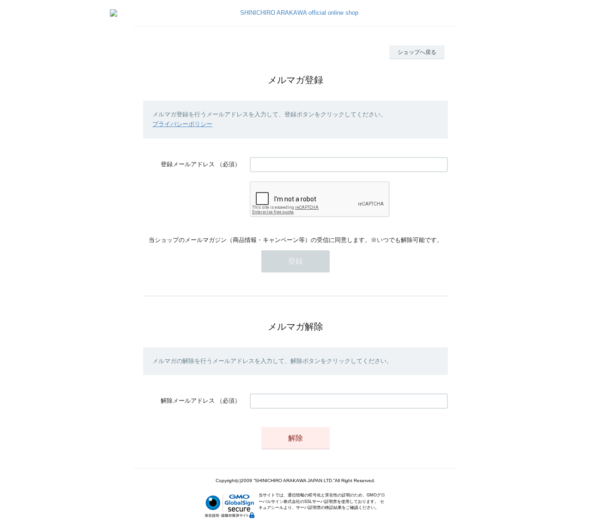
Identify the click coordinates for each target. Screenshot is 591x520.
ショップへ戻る (417, 52)
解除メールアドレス (188, 400)
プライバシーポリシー (182, 124)
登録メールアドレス (188, 164)
